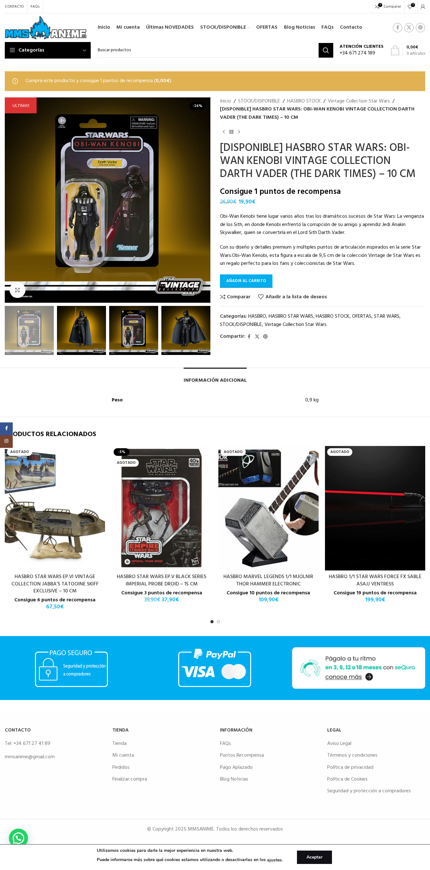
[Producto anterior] (224, 132)
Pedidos (121, 767)
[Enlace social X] (409, 27)
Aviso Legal (339, 743)
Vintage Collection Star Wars (359, 101)
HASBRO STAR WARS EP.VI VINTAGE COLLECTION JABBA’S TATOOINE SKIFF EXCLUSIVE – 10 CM (55, 584)
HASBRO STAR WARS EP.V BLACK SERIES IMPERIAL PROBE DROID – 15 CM (161, 580)
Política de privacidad (350, 767)
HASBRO (257, 316)
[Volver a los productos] (231, 132)
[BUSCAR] (326, 50)
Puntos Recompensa (242, 755)
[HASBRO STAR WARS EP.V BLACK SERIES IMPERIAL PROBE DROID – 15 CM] (161, 508)
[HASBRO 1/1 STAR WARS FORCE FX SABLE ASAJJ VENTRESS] (375, 508)
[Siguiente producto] (239, 132)
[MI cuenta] (423, 6)
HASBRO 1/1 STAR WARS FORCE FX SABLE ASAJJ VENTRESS (375, 580)
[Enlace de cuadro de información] (362, 50)
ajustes (274, 860)
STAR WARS (386, 316)
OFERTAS (361, 316)
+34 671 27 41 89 (31, 743)
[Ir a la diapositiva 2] (218, 621)
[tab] (215, 377)
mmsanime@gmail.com (30, 757)
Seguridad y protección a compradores (369, 791)
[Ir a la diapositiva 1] (212, 621)
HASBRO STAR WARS (291, 316)
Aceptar (314, 857)
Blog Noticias (234, 779)
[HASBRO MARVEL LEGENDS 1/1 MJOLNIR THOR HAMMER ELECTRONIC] (268, 508)
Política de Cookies (347, 779)
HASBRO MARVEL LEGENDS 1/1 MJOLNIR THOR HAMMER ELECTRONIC (268, 580)
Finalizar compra (129, 779)
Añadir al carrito (246, 281)
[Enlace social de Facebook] (397, 27)
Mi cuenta (123, 755)
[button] (13, 330)
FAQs (225, 743)
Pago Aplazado (236, 767)
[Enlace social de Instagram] (6, 441)
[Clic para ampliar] (17, 290)
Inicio (225, 101)
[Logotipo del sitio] (46, 28)
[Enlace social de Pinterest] (420, 27)
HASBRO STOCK (304, 101)
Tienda (119, 743)
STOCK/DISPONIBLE (259, 101)
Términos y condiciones (352, 755)
